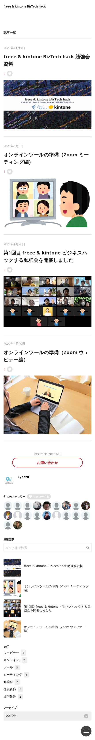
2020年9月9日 (13, 146)
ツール (11, 667)
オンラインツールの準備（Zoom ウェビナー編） (55, 629)
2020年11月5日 (14, 48)
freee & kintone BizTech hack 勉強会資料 (53, 566)
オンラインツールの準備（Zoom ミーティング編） (56, 588)
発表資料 (12, 689)
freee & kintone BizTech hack (25, 6)
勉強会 (11, 682)
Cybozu (23, 477)
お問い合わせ (47, 462)
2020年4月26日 (14, 244)
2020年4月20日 (14, 344)
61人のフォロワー (14, 496)
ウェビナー (14, 653)
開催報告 (12, 696)
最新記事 (9, 539)
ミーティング (15, 674)
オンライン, (14, 660)
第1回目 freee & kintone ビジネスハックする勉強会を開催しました (57, 608)
